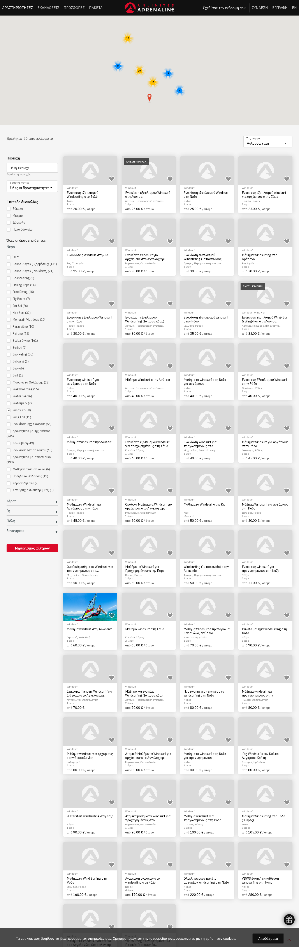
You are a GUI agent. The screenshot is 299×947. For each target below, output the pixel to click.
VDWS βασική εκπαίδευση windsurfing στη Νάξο (260, 880)
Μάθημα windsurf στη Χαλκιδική (89, 629)
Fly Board (21, 299)
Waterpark (22, 403)
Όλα (16, 257)
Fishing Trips (24, 285)
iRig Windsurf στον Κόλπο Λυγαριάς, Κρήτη (260, 756)
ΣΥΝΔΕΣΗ (260, 7)
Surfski (19, 348)
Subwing (21, 361)
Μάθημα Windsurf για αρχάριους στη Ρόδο (265, 506)
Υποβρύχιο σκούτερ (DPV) (33, 490)
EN (294, 7)
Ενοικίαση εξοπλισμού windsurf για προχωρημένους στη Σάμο (147, 444)
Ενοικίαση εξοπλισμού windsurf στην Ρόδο (206, 319)
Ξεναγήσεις (16, 531)
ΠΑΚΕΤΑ (95, 7)
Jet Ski (20, 306)
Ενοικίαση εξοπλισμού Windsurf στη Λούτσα (147, 194)
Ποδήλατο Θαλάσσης (30, 476)
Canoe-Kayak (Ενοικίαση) (33, 271)
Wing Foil (22, 417)
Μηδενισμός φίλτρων (32, 548)
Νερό (11, 247)
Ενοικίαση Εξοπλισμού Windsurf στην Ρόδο (264, 381)
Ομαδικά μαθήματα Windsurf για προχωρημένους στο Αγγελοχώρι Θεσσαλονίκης (90, 568)
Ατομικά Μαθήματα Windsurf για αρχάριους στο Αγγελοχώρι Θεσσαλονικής (148, 756)
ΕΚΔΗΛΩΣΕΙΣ (48, 7)
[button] (149, 98)
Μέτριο (18, 216)
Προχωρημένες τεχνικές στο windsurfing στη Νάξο (204, 693)
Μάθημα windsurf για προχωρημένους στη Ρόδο (202, 818)
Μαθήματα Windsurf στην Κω (204, 504)
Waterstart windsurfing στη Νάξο (90, 816)
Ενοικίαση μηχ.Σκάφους (32, 424)
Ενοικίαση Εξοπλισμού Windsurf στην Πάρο (89, 319)
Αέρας (11, 501)
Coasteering (23, 278)
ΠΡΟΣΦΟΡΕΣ (74, 7)
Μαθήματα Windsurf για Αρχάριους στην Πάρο (84, 506)
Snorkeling (23, 354)
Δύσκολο (19, 222)
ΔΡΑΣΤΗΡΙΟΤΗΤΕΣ (17, 7)
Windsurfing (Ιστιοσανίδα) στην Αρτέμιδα (206, 568)
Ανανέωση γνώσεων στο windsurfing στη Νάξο (142, 880)
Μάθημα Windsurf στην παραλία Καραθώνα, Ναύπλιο (207, 631)
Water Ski (22, 396)
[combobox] (267, 141)
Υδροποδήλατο (26, 483)
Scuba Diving (25, 341)
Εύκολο (18, 209)
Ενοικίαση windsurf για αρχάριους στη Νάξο (83, 381)
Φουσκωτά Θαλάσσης (31, 382)
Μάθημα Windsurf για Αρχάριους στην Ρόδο (265, 444)
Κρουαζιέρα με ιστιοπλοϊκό (29, 459)
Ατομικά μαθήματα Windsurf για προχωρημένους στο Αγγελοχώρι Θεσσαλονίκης (148, 818)
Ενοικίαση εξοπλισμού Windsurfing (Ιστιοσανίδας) (203, 257)
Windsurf (22, 410)
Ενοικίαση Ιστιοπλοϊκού (32, 450)
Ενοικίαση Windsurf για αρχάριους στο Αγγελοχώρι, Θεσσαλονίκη (145, 257)
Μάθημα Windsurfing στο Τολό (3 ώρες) (263, 818)
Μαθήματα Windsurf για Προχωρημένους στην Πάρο (145, 568)
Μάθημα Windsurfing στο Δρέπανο (259, 257)
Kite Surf (22, 313)
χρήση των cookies (220, 938)
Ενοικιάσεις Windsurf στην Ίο (87, 255)
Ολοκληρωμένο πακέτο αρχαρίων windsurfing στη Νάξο (206, 880)
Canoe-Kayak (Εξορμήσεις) (35, 264)
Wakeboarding (26, 389)
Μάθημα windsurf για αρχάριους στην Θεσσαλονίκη (90, 756)
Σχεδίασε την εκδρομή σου (224, 8)
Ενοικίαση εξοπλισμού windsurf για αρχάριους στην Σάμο (264, 194)
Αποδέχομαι (268, 938)
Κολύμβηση (23, 443)
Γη (8, 511)
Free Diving (23, 292)
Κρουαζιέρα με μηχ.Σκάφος (28, 433)
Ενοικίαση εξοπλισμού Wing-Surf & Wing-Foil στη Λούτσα (265, 319)
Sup (18, 368)
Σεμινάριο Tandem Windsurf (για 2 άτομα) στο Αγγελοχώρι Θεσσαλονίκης (89, 693)
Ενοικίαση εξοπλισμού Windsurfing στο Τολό (82, 194)
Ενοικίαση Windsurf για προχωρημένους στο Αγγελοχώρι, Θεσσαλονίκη (202, 444)
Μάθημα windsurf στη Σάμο (144, 629)
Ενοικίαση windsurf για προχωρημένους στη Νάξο (260, 568)
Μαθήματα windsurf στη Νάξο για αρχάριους (205, 381)
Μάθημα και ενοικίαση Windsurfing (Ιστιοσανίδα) (144, 693)
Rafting (21, 334)
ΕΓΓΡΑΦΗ (280, 7)
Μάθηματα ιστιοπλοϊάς (31, 469)
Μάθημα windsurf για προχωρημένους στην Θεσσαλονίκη (257, 693)
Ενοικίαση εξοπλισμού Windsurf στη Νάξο (206, 194)
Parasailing (23, 327)
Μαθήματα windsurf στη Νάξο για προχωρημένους (205, 756)
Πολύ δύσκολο (23, 229)
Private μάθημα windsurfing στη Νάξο (264, 631)
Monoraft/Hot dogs (29, 320)
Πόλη (11, 521)
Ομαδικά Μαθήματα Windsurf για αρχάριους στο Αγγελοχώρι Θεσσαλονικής (148, 506)
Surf (19, 375)
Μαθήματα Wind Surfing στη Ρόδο (87, 880)
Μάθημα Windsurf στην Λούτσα (147, 380)
